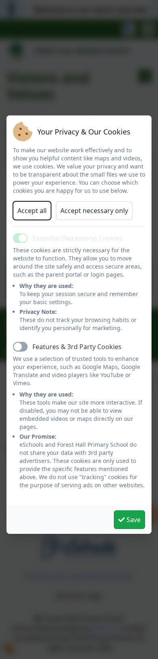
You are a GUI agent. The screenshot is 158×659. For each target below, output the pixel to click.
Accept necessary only (94, 210)
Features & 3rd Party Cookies (77, 346)
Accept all (32, 210)
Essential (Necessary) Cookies (77, 238)
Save (133, 519)
